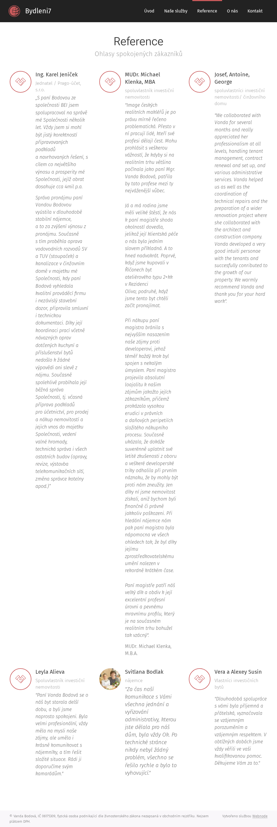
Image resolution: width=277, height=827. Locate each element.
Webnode (260, 816)
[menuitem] (149, 11)
